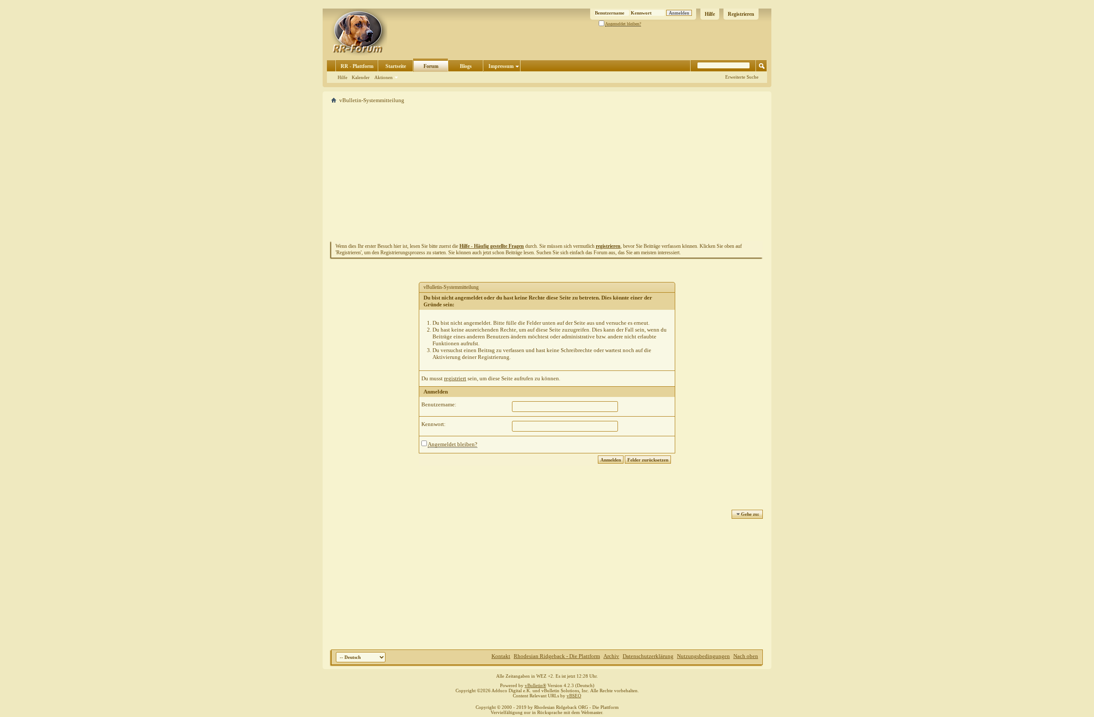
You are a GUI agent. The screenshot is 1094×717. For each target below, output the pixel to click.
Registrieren (741, 14)
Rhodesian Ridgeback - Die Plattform (557, 656)
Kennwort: (433, 424)
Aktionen (383, 77)
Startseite (395, 66)
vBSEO (574, 695)
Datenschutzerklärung (648, 656)
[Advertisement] (547, 172)
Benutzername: (438, 404)
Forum (430, 66)
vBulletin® (535, 685)
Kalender (361, 77)
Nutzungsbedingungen (703, 656)
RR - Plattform (357, 66)
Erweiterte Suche (742, 76)
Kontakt (500, 656)
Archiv (611, 656)
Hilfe (710, 14)
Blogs (466, 66)
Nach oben (745, 656)
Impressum (501, 66)
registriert (455, 378)
